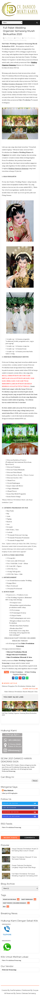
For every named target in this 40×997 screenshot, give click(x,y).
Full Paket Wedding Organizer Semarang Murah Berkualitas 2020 (19, 714)
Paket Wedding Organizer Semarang (14, 40)
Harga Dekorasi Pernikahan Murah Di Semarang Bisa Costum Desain (25, 850)
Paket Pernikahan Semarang (11, 827)
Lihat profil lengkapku (9, 793)
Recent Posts (10, 838)
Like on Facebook (9, 807)
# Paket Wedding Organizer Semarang (24, 673)
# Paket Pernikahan (16, 672)
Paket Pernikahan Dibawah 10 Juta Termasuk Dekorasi (24, 858)
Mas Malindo (8, 790)
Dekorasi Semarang (8, 771)
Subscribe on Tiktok (11, 812)
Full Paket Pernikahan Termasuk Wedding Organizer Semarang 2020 (25, 875)
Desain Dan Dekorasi (9, 899)
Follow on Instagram (11, 816)
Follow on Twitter (10, 803)
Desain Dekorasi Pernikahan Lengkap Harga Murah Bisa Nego (24, 866)
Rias (4, 906)
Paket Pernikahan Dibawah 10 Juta (19, 657)
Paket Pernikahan (29, 38)
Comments (30, 838)
